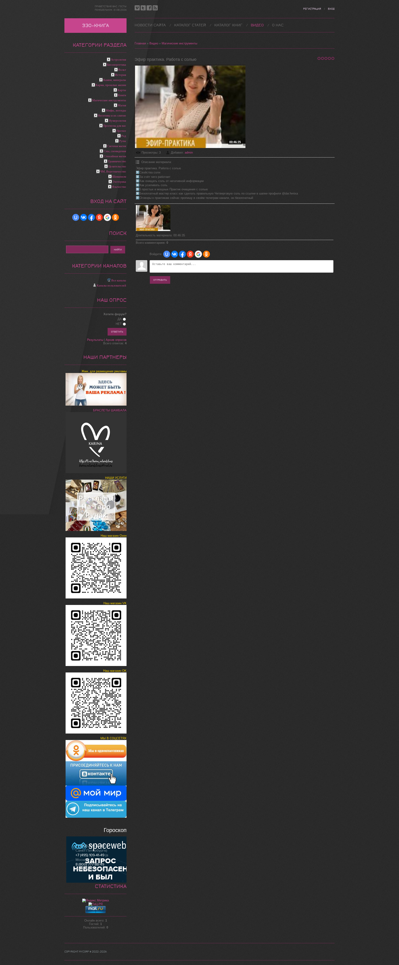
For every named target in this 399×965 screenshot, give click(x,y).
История (120, 75)
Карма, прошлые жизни (111, 85)
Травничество (117, 161)
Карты (122, 90)
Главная (140, 43)
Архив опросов (116, 340)
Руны (122, 141)
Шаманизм (119, 176)
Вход (331, 8)
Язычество (119, 186)
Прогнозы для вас (114, 125)
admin (189, 152)
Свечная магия (116, 146)
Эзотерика (119, 181)
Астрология (118, 59)
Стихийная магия (115, 156)
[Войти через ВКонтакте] (174, 254)
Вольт (122, 69)
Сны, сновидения (115, 151)
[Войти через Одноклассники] (206, 254)
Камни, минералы (114, 80)
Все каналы (118, 280)
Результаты (95, 340)
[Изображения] (153, 218)
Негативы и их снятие (112, 115)
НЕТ (119, 324)
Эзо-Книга (95, 25)
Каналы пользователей (111, 285)
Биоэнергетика (116, 64)
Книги (122, 95)
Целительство (117, 166)
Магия (122, 105)
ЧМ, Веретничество (113, 171)
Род (123, 136)
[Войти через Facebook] (182, 254)
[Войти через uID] (166, 254)
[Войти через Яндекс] (190, 254)
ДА (120, 319)
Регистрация (312, 8)
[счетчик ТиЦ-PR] (95, 904)
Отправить (160, 280)
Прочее (121, 131)
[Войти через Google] (198, 254)
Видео (153, 43)
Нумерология (117, 120)
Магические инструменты (179, 43)
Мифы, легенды (116, 110)
